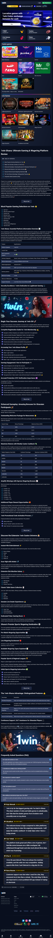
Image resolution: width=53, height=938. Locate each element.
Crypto (15, 900)
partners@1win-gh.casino (5, 903)
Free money (13, 6)
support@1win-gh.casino (5, 898)
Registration (47, 2)
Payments (16, 907)
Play (12, 24)
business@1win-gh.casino (5, 901)
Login (39, 2)
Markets (15, 903)
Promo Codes (16, 898)
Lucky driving (38, 6)
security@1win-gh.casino (5, 900)
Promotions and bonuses (26, 6)
